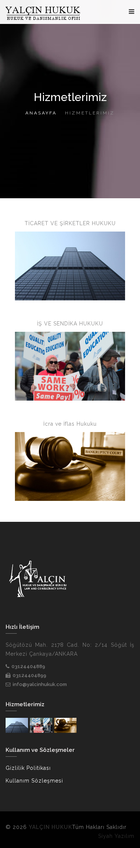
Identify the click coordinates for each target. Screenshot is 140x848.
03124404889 (28, 666)
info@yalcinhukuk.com (40, 684)
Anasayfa (41, 113)
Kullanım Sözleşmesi (34, 781)
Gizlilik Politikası (28, 768)
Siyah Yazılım (116, 836)
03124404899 (29, 675)
